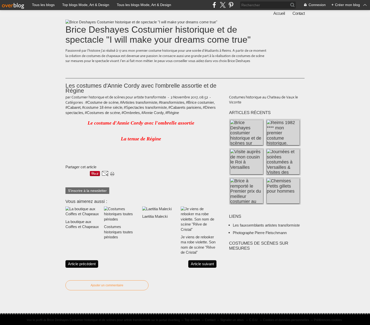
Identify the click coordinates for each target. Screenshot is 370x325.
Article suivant (202, 264)
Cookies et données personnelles (286, 320)
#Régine (172, 113)
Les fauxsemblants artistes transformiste (266, 225)
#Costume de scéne (102, 102)
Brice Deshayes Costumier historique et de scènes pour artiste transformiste (99, 320)
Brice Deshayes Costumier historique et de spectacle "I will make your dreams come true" (158, 34)
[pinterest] (231, 5)
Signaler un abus (232, 320)
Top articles (192, 320)
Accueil (279, 13)
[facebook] (214, 5)
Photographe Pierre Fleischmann (260, 233)
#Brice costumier (200, 102)
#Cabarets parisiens (184, 107)
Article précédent (82, 264)
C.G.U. (253, 320)
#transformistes (171, 102)
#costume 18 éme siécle (102, 107)
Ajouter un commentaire (107, 285)
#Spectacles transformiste (145, 107)
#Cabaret (73, 107)
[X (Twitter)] (222, 5)
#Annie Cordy (152, 113)
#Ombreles (131, 113)
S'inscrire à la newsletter (87, 191)
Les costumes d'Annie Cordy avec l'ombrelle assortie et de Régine (140, 88)
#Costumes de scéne (102, 113)
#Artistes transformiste (138, 102)
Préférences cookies (328, 320)
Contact (298, 13)
